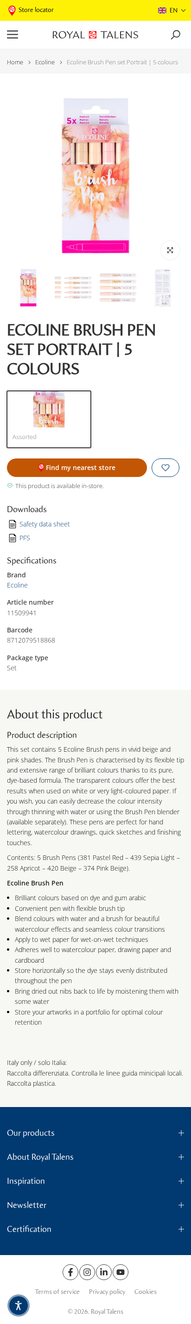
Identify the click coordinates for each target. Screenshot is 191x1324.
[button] (172, 10)
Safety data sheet (44, 524)
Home (15, 62)
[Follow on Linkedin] (104, 1272)
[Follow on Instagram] (87, 1272)
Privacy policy (107, 1292)
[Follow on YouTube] (120, 1272)
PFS (24, 537)
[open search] (175, 35)
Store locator (36, 10)
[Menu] (26, 34)
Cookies (145, 1292)
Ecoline (45, 62)
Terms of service (57, 1292)
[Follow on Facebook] (70, 1272)
